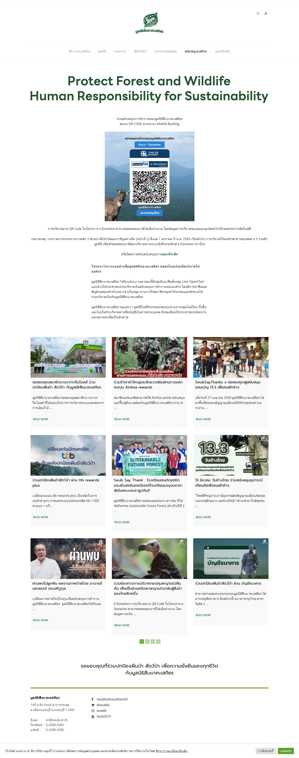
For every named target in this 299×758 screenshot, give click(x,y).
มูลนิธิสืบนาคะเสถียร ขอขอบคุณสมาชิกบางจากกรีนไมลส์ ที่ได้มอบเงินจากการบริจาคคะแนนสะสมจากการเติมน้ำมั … (68, 403)
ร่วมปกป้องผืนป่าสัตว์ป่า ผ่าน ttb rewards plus (66, 482)
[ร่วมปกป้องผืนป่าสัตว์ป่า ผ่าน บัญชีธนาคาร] (230, 558)
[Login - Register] (266, 13)
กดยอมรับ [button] (285, 751)
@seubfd (103, 705)
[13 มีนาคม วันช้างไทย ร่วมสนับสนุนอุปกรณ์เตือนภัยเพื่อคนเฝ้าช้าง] (230, 455)
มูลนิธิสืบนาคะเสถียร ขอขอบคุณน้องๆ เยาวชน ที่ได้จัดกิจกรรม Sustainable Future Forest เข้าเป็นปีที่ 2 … (149, 506)
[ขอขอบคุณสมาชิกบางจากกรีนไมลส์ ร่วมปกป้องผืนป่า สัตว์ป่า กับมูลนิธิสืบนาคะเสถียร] (68, 357)
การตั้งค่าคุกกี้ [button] (265, 751)
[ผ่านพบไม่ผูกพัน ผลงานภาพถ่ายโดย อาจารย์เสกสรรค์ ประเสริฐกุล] (68, 558)
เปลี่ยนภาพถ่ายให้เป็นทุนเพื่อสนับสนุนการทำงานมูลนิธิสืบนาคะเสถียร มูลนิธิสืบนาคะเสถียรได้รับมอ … (67, 604)
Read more (40, 419)
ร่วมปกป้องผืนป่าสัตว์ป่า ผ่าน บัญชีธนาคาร (228, 583)
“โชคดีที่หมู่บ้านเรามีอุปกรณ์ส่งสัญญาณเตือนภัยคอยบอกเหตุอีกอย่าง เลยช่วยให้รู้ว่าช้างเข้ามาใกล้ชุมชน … (230, 501)
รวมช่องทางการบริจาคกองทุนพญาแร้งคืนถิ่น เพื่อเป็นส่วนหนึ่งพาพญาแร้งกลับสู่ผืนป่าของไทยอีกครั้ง (148, 588)
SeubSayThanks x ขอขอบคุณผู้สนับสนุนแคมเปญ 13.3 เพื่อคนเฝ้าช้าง (227, 384)
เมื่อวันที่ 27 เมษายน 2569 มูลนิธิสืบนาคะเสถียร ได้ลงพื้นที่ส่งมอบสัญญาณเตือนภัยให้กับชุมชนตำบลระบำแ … (229, 403)
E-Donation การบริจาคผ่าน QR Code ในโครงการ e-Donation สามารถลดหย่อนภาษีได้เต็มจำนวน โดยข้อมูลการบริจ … (149, 609)
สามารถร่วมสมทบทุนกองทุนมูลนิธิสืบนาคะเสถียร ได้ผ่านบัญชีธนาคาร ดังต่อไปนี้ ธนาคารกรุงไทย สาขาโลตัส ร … (230, 599)
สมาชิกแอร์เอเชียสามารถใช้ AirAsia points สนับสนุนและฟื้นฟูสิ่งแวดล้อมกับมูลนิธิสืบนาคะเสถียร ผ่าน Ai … (149, 403)
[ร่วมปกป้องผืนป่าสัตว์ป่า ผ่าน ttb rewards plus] (68, 455)
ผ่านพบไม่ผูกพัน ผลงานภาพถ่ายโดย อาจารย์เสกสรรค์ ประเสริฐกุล (67, 586)
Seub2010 (104, 716)
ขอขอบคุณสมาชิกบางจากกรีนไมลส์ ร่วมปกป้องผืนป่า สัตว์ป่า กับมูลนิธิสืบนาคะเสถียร (67, 384)
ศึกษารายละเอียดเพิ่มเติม (171, 751)
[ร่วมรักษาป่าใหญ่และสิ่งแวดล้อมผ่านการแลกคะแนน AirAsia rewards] (149, 357)
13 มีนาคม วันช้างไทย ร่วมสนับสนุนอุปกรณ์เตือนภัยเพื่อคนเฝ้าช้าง (229, 482)
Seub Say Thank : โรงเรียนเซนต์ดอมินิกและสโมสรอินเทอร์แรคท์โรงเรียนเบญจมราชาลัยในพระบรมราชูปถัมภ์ (148, 485)
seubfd (101, 711)
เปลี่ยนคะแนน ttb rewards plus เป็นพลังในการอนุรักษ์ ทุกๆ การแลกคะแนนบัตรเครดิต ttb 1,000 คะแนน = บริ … (66, 501)
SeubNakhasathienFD (112, 699)
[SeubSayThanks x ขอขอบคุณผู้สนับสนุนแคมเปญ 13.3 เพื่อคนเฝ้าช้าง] (230, 357)
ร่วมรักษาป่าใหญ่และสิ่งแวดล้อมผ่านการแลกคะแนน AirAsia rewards (148, 384)
